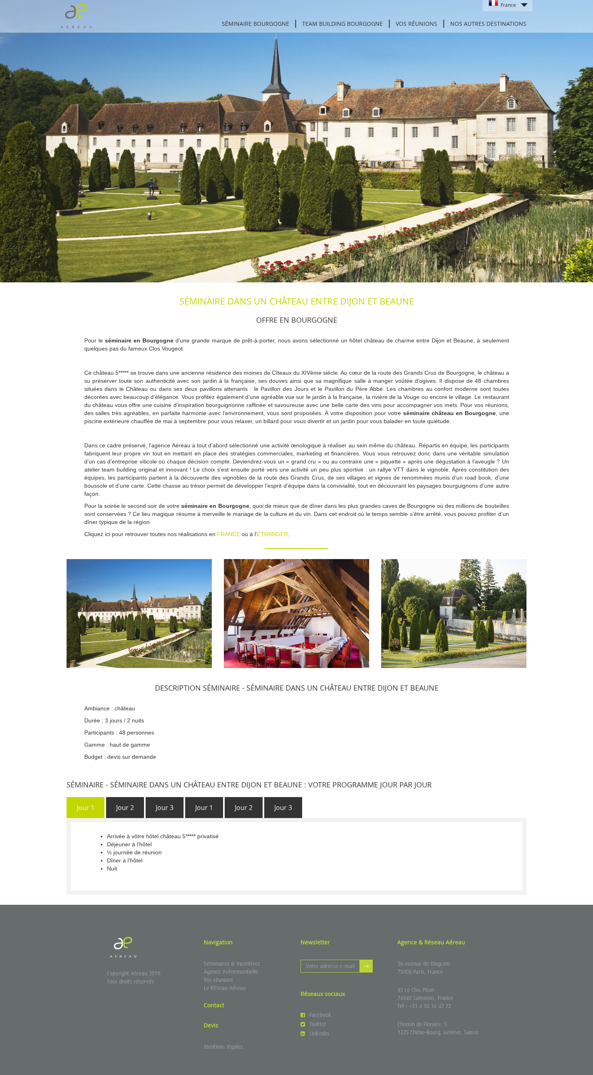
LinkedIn (319, 1033)
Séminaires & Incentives (232, 963)
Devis (211, 1025)
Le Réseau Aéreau (225, 988)
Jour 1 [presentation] (85, 807)
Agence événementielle (231, 972)
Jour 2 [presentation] (125, 807)
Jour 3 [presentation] (164, 807)
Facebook (320, 1015)
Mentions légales (223, 1047)
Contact (214, 1005)
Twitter (317, 1024)
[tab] (85, 807)
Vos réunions (218, 980)
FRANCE (228, 534)
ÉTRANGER (272, 534)
